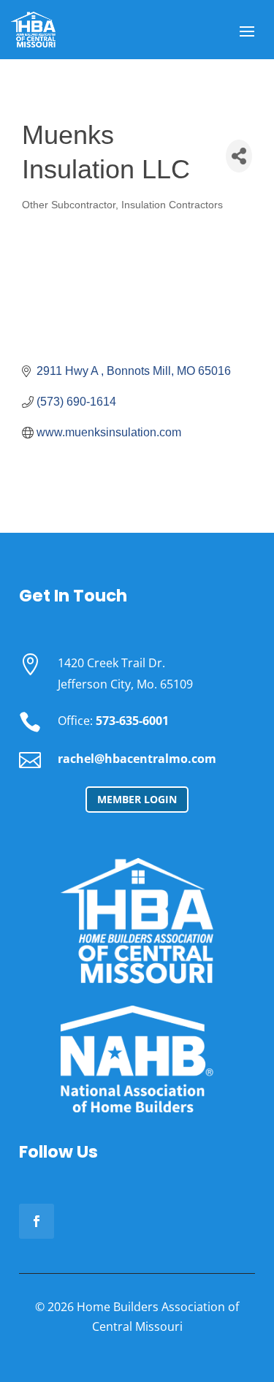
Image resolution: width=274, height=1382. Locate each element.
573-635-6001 (132, 721)
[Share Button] (239, 156)
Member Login (137, 799)
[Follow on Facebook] (36, 1221)
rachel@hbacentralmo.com (137, 759)
